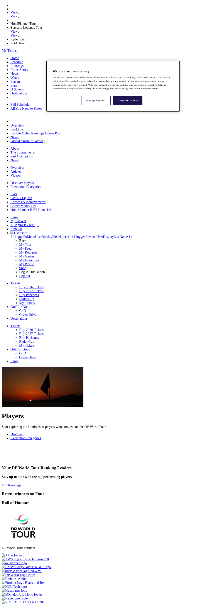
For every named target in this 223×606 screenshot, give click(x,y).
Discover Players (22, 183)
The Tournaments (22, 152)
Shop (22, 268)
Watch (14, 77)
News (14, 73)
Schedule (16, 62)
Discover (16, 434)
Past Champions (21, 156)
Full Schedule (19, 104)
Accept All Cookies (128, 100)
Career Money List (23, 206)
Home (14, 58)
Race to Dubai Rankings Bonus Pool (35, 133)
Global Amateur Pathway (27, 141)
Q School (17, 89)
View (14, 12)
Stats (13, 85)
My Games (26, 256)
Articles (15, 171)
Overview (17, 125)
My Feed (25, 248)
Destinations (18, 93)
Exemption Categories (25, 187)
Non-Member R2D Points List (31, 210)
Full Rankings (11, 485)
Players (15, 81)
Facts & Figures (21, 198)
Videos (15, 175)
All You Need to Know (26, 108)
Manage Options (95, 100)
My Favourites (29, 260)
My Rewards (28, 252)
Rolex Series (19, 70)
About (14, 148)
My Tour (25, 244)
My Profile (26, 264)
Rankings (17, 66)
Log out (24, 276)
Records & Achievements (28, 202)
